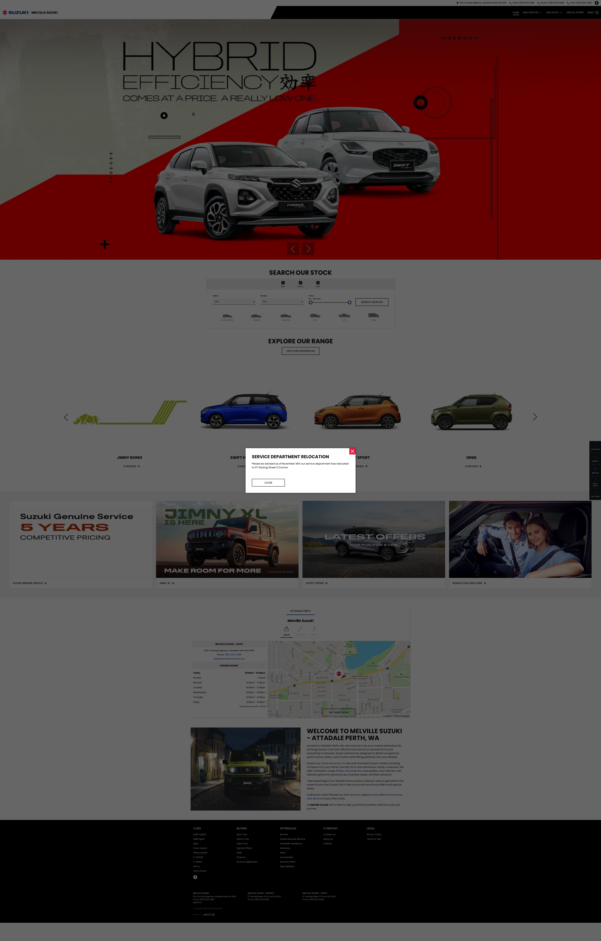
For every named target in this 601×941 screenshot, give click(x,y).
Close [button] (268, 482)
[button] (300, 470)
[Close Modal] (352, 451)
